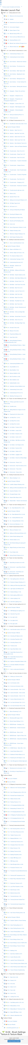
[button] (1, 1)
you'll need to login (19, 1039)
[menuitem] (1, 3)
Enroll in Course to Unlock (14, 1041)
